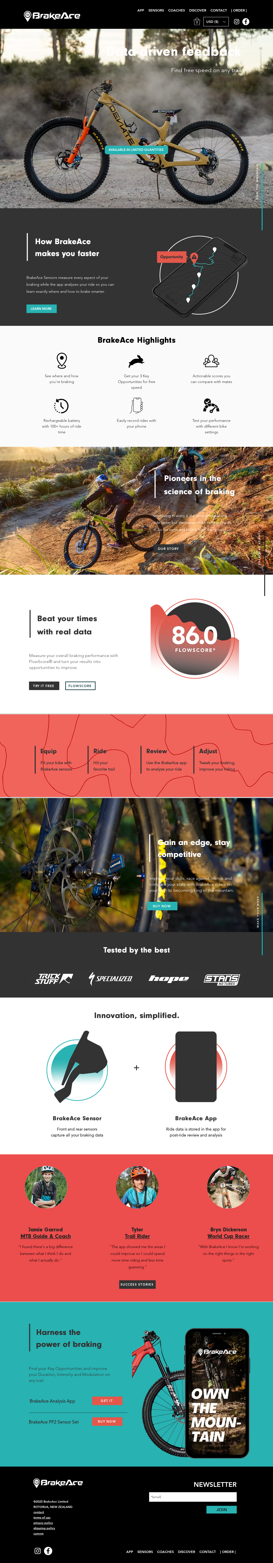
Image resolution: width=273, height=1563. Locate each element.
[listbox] (216, 21)
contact (38, 1512)
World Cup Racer (229, 1237)
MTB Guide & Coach (45, 1237)
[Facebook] (245, 21)
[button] (197, 10)
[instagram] (236, 21)
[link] (197, 21)
